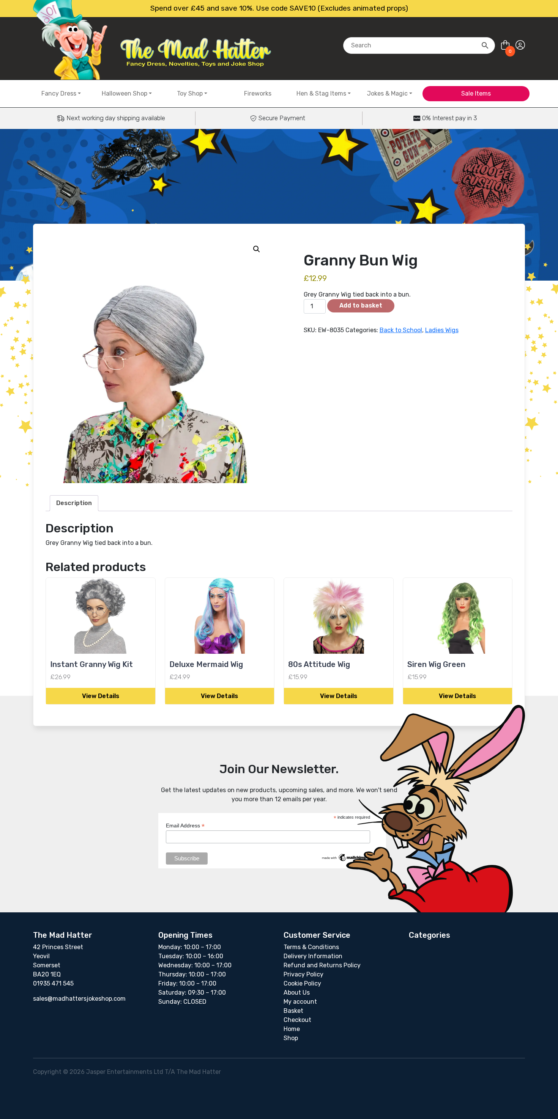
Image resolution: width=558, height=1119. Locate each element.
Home (292, 1029)
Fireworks (257, 93)
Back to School (401, 330)
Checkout (297, 1019)
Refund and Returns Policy (322, 965)
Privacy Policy (303, 974)
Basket (293, 1010)
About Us (297, 992)
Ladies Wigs (442, 330)
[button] (256, 249)
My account (300, 1001)
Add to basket (360, 305)
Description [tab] (74, 503)
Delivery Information (313, 956)
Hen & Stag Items (321, 93)
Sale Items (476, 93)
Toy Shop (190, 93)
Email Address (185, 825)
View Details (100, 696)
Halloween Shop (124, 93)
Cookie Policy (302, 983)
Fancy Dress (58, 93)
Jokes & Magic (387, 93)
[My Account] (520, 45)
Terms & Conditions (311, 947)
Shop (291, 1038)
